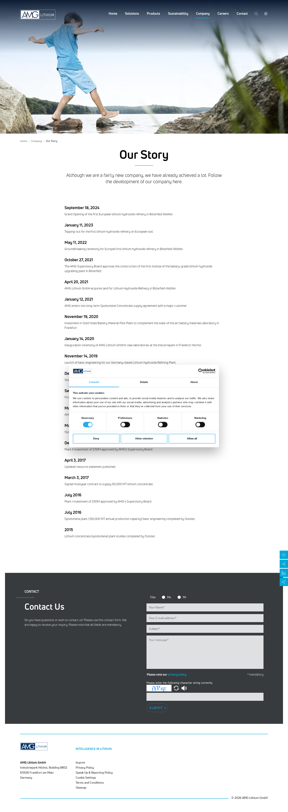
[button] (177, 687)
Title (153, 597)
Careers (223, 13)
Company (203, 13)
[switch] (125, 424)
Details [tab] (144, 382)
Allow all (192, 438)
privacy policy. (177, 674)
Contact (242, 13)
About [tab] (194, 382)
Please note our (167, 674)
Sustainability (178, 13)
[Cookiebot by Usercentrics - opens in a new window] (200, 371)
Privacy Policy (85, 767)
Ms (169, 597)
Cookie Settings (86, 777)
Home (113, 13)
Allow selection (144, 438)
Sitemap (81, 787)
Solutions (132, 13)
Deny (96, 438)
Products (153, 13)
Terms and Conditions (90, 782)
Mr (184, 597)
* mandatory (255, 674)
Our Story (51, 141)
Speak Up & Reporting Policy (94, 772)
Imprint (80, 762)
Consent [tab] (94, 382)
